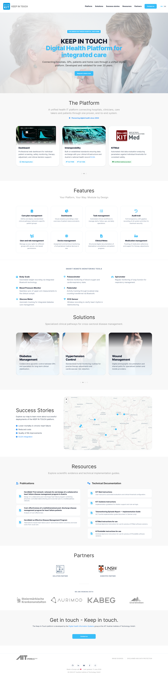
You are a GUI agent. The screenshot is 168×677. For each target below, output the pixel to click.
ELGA (46, 157)
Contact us (150, 6)
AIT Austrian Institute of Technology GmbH (86, 672)
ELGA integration (25, 437)
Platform (88, 6)
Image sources (117, 658)
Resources (127, 6)
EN (162, 6)
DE (165, 6)
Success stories (113, 6)
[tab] (81, 173)
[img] (108, 423)
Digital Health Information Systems (81, 626)
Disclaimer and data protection (139, 658)
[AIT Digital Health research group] (26, 658)
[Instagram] (95, 665)
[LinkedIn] (78, 665)
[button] (80, 427)
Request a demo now (84, 73)
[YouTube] (84, 665)
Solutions (99, 6)
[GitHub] (73, 665)
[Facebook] (90, 665)
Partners (138, 6)
